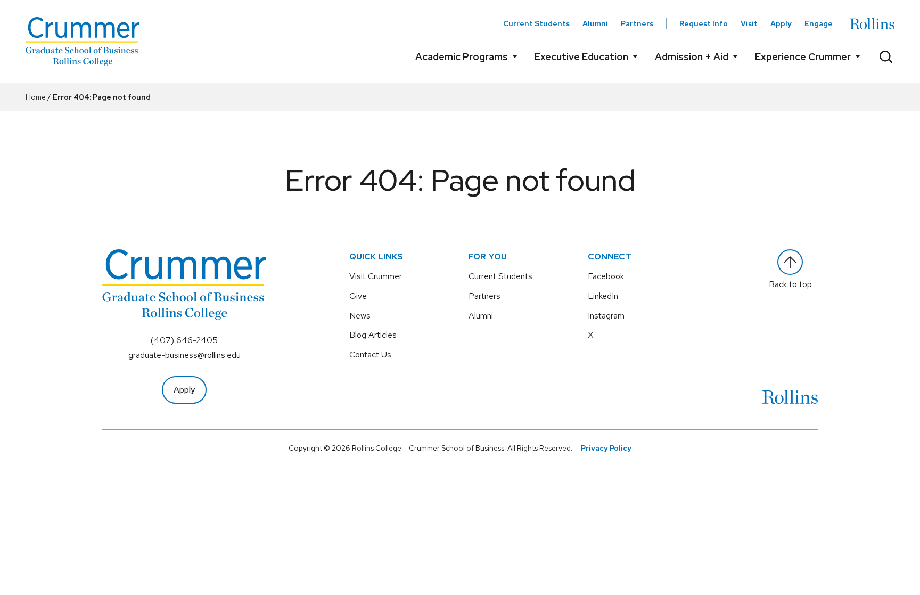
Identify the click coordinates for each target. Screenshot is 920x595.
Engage (818, 23)
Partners (637, 23)
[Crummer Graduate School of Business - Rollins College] (82, 41)
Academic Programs (461, 57)
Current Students (536, 23)
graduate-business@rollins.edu (184, 355)
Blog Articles (373, 334)
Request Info (703, 23)
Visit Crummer (375, 276)
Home (36, 97)
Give (358, 295)
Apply (781, 23)
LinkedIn (603, 295)
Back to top (790, 284)
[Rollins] (872, 23)
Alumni (595, 23)
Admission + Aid (691, 57)
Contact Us (370, 354)
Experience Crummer (803, 57)
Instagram (606, 315)
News (360, 315)
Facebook (606, 276)
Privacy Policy (606, 448)
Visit (749, 23)
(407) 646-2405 (184, 340)
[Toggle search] (885, 56)
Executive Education (581, 57)
